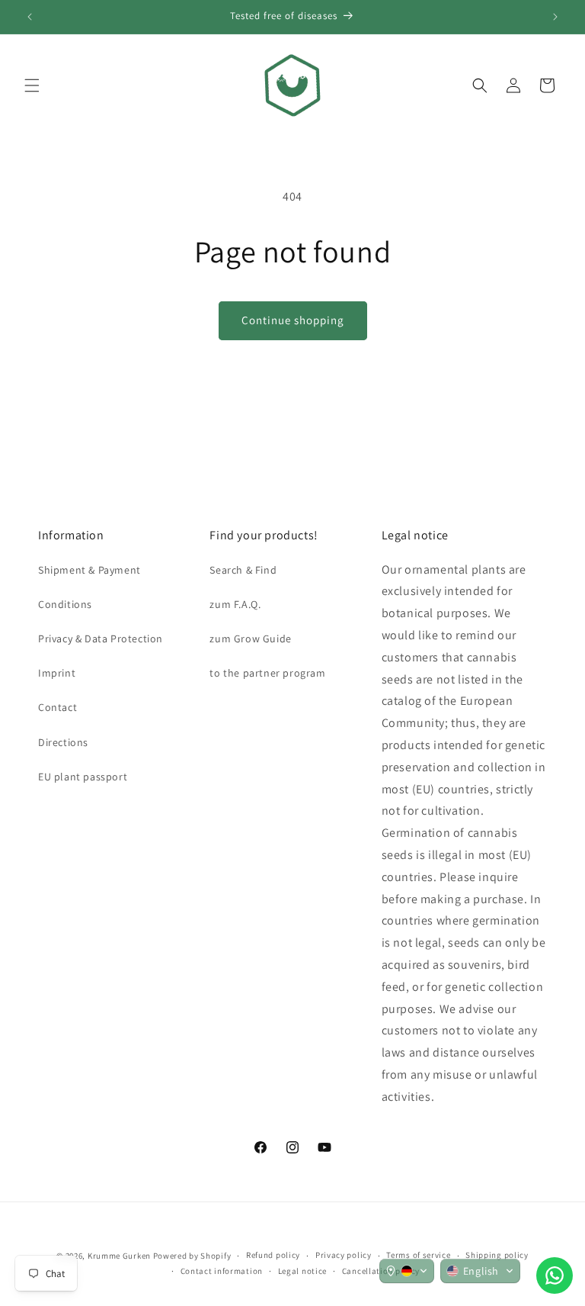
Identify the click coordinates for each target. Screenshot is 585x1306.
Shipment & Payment (89, 570)
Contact (57, 707)
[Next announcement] (555, 17)
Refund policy (273, 1255)
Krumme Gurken (119, 1255)
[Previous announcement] (29, 17)
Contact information (222, 1271)
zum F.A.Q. (235, 604)
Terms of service (418, 1255)
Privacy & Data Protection (100, 638)
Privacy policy (343, 1255)
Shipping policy (497, 1255)
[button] (32, 85)
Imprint (56, 673)
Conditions (65, 604)
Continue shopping (292, 320)
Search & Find (243, 570)
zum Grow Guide (250, 638)
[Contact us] (554, 1275)
